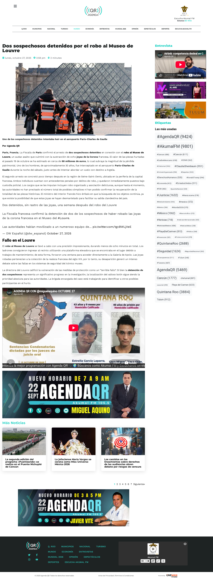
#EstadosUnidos (186, 183)
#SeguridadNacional (194, 251)
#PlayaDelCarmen (169, 231)
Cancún (166, 278)
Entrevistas (104, 29)
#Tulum (183, 258)
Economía (89, 29)
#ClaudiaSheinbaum (188, 166)
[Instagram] (29, 559)
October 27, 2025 (59, 233)
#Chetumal (163, 166)
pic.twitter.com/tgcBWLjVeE (112, 226)
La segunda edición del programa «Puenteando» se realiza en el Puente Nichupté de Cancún (23, 463)
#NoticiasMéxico (188, 226)
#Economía (164, 183)
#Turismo (163, 263)
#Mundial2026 (180, 207)
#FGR (161, 189)
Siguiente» (139, 484)
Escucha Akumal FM (183, 29)
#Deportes (187, 172)
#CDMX (186, 160)
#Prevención (164, 237)
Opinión (135, 29)
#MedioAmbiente (166, 202)
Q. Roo (24, 29)
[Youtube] (36, 559)
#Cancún (180, 154)
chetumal (188, 278)
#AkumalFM (175, 146)
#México (166, 213)
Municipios (36, 29)
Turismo (64, 29)
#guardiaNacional (179, 189)
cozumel (162, 285)
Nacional (51, 29)
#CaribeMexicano (167, 160)
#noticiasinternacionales (188, 220)
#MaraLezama (190, 195)
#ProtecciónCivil (183, 237)
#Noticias (165, 219)
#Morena (162, 207)
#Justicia (167, 195)
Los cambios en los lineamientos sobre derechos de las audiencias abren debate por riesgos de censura (122, 463)
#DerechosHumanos (169, 177)
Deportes (165, 29)
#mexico (186, 202)
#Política (191, 232)
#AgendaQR (174, 136)
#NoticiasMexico (166, 226)
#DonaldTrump (195, 177)
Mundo (77, 29)
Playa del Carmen (183, 285)
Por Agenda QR (11, 145)
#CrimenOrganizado (167, 172)
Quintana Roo (173, 292)
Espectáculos (150, 29)
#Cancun (163, 154)
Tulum (163, 299)
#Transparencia (165, 258)
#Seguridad (169, 251)
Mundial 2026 (120, 29)
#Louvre (63, 218)
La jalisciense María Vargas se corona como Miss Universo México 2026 (73, 462)
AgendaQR (172, 270)
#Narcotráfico (186, 213)
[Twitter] (29, 555)
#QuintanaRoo (173, 243)
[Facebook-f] (36, 555)
